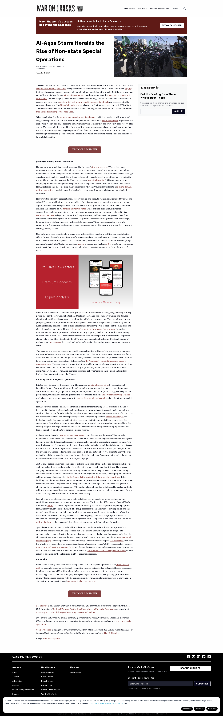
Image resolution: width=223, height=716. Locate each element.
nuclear (81, 244)
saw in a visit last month (70, 102)
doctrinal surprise (96, 180)
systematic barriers (45, 216)
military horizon (43, 522)
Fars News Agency (51, 639)
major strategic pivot (99, 385)
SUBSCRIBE (202, 684)
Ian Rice (51, 67)
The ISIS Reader (111, 633)
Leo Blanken (41, 67)
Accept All (187, 708)
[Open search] (184, 8)
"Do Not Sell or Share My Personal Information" (106, 703)
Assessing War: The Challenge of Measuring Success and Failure (65, 613)
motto (50, 506)
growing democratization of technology (78, 117)
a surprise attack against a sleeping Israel (55, 547)
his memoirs (55, 342)
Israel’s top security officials (96, 102)
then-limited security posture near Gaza (54, 112)
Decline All (200, 708)
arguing (128, 89)
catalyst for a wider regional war (51, 89)
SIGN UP (178, 111)
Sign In (176, 8)
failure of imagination (73, 95)
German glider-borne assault (72, 435)
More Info (212, 708)
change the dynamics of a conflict (92, 398)
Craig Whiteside (43, 630)
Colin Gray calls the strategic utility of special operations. (93, 477)
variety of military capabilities (116, 395)
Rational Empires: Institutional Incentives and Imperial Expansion (84, 609)
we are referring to (115, 417)
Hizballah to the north (70, 105)
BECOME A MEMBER (172, 25)
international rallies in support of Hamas (106, 551)
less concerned (117, 541)
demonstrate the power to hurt (81, 581)
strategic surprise (99, 167)
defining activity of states (74, 209)
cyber (108, 244)
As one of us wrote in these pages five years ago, (94, 329)
